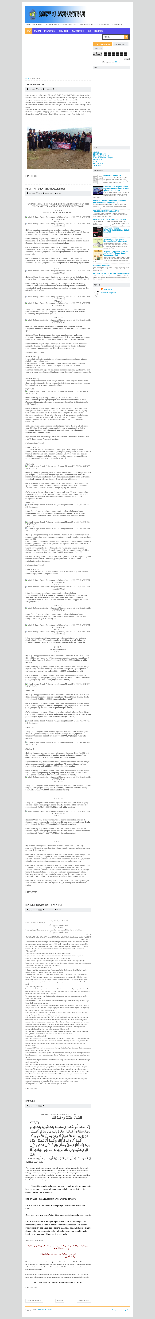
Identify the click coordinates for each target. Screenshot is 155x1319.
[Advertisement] (58, 59)
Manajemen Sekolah (78, 31)
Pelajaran (37, 31)
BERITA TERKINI (99, 154)
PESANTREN (98, 163)
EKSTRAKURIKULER (101, 156)
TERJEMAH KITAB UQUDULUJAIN (106, 211)
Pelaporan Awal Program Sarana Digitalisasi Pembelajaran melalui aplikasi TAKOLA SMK (116, 188)
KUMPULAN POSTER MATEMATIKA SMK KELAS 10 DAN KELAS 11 (116, 230)
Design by (115, 1310)
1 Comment (48, 89)
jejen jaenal (108, 289)
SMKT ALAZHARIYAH (44, 1310)
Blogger (117, 62)
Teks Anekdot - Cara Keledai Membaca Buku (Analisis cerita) (115, 240)
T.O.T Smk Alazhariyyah (34, 84)
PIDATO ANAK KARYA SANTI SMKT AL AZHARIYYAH (43, 904)
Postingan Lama (83, 1300)
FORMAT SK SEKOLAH (112, 176)
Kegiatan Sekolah (49, 31)
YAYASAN (97, 165)
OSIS (89, 31)
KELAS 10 (59, 193)
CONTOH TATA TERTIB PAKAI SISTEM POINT (110, 220)
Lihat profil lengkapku (108, 293)
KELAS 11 (59, 910)
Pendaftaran (98, 31)
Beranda (60, 1300)
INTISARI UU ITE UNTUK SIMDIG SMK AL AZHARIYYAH (45, 188)
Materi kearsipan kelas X (102, 265)
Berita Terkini (63, 31)
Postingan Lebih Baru (34, 1300)
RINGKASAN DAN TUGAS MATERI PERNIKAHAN (111, 274)
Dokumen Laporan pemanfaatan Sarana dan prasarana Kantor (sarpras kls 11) (109, 201)
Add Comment (49, 193)
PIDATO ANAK (30, 1101)
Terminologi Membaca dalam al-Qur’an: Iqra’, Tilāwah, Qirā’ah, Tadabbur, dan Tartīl (115, 253)
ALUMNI (96, 152)
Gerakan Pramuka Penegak (103, 158)
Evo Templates (124, 1310)
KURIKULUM (97, 160)
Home (29, 31)
